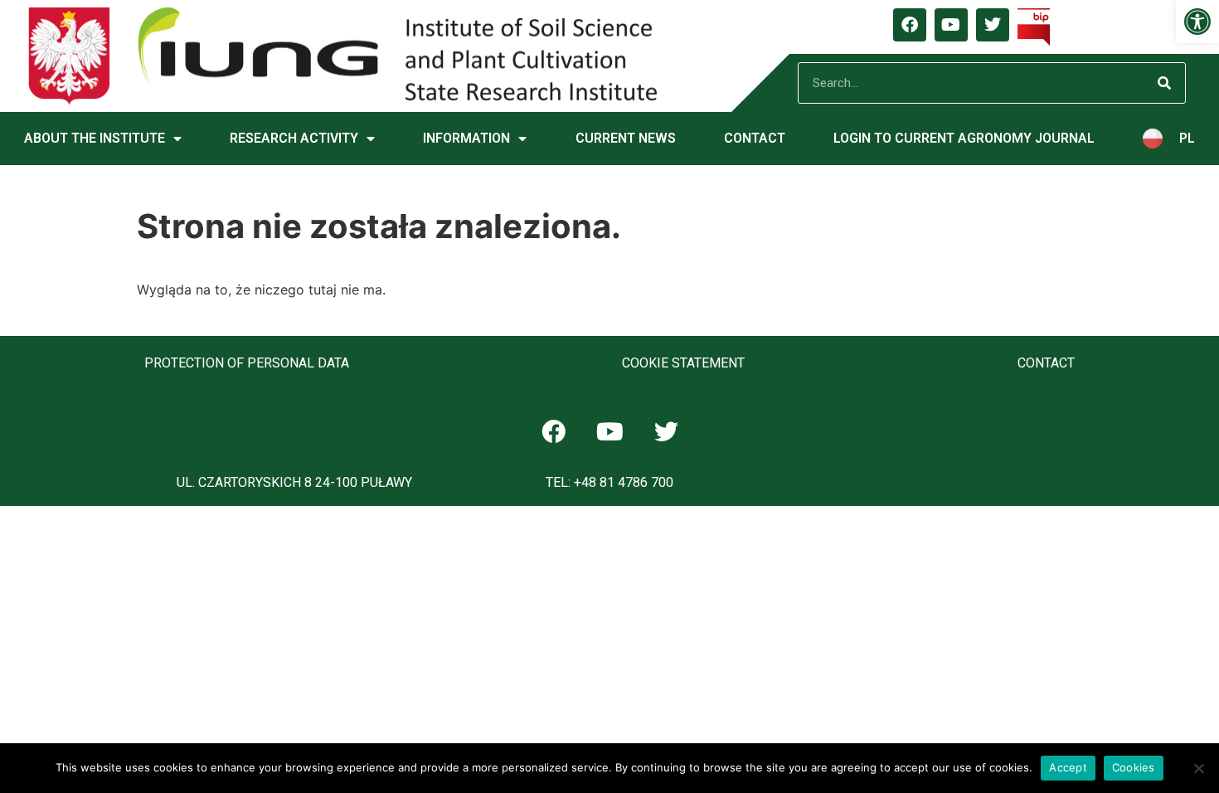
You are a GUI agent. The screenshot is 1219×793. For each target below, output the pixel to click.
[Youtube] (951, 24)
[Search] (1164, 83)
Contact (754, 138)
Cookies (1133, 767)
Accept (1068, 767)
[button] (1197, 21)
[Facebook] (909, 24)
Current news (626, 138)
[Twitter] (992, 24)
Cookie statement (683, 363)
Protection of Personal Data (246, 363)
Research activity (294, 138)
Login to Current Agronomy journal (964, 138)
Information (466, 138)
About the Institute (94, 138)
